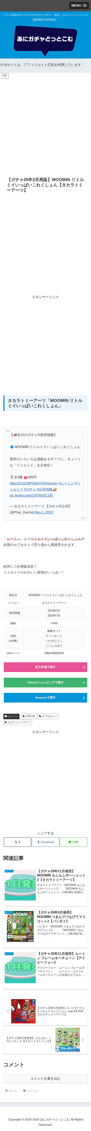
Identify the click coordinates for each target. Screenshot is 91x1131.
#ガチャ (30, 489)
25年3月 (30, 716)
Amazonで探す (45, 697)
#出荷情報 (44, 489)
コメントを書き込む (45, 1078)
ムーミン (13, 716)
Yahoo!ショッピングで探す (45, 682)
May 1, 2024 (44, 512)
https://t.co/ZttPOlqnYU (27, 483)
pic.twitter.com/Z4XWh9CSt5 (31, 495)
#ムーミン (66, 483)
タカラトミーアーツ (19, 722)
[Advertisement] (45, 124)
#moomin (51, 483)
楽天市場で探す (45, 667)
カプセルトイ (49, 716)
